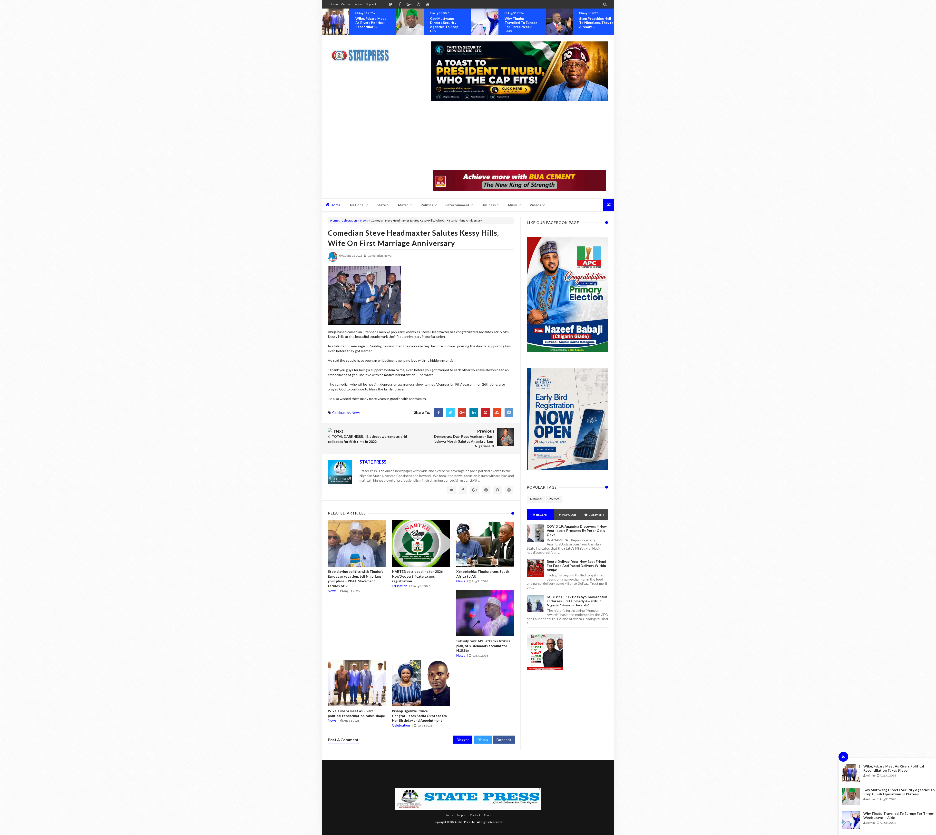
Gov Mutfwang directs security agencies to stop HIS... (369, 24)
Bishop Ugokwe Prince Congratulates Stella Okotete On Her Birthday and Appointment (419, 715)
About (359, 4)
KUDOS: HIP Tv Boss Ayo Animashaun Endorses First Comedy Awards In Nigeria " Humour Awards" (577, 601)
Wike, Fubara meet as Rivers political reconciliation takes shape (893, 768)
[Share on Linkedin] (473, 412)
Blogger (463, 740)
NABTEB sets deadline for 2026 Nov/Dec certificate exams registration (417, 576)
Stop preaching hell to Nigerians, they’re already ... (522, 22)
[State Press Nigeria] (362, 52)
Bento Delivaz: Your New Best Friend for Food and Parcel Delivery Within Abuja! (576, 565)
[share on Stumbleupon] (497, 412)
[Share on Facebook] (438, 412)
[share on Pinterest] (485, 412)
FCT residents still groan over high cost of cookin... (594, 22)
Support (371, 4)
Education (399, 586)
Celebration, (375, 255)
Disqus (483, 740)
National (536, 499)
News (364, 220)
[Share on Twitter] (450, 412)
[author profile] (333, 260)
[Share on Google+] (462, 412)
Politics (554, 499)
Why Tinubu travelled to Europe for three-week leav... (446, 24)
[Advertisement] (519, 136)
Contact (346, 4)
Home (334, 4)
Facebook (504, 740)
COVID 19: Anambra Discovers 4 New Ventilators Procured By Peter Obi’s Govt (577, 530)
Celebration (349, 220)
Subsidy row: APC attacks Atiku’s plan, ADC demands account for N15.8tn (483, 645)
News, (387, 255)
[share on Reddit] (509, 412)
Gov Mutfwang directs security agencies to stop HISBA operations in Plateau (899, 792)
